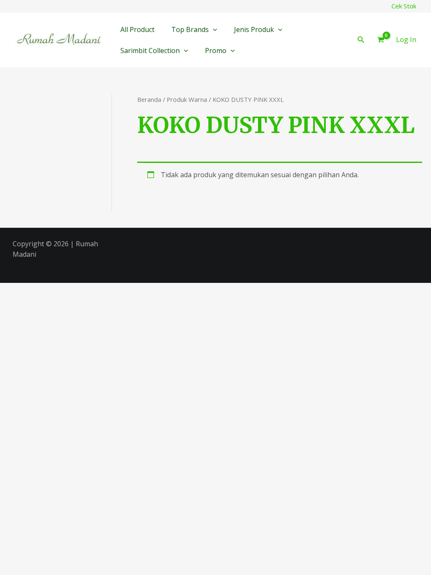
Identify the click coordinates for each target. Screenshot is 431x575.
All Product (137, 29)
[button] (213, 29)
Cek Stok (403, 6)
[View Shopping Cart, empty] (380, 40)
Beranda (149, 99)
